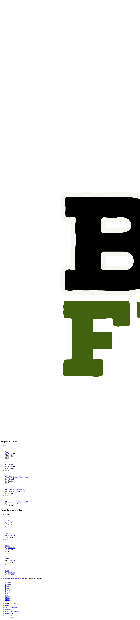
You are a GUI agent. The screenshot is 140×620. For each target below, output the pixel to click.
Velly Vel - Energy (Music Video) (16, 477)
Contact (8, 609)
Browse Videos (17, 578)
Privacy (7, 605)
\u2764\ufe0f (9, 521)
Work (7, 558)
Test (6, 452)
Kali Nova (11, 523)
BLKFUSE (9, 464)
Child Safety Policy (12, 611)
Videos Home (5, 578)
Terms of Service (11, 607)
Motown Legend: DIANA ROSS (16, 502)
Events (7, 590)
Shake (7, 533)
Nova (7, 571)
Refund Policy (10, 613)
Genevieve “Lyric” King (16, 491)
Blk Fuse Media (13, 504)
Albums (8, 582)
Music (7, 598)
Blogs (7, 586)
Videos (7, 594)
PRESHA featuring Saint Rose (15, 489)
